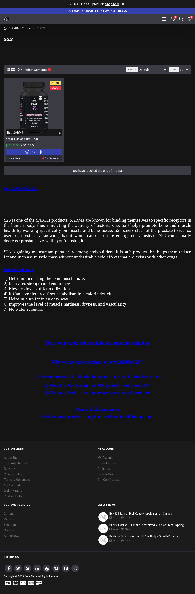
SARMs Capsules (23, 28)
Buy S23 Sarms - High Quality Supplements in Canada (140, 513)
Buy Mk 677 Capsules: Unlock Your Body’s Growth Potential (144, 536)
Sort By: (132, 69)
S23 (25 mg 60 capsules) (22, 139)
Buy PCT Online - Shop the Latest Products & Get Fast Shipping (146, 525)
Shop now (112, 4)
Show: (174, 69)
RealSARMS (15, 133)
